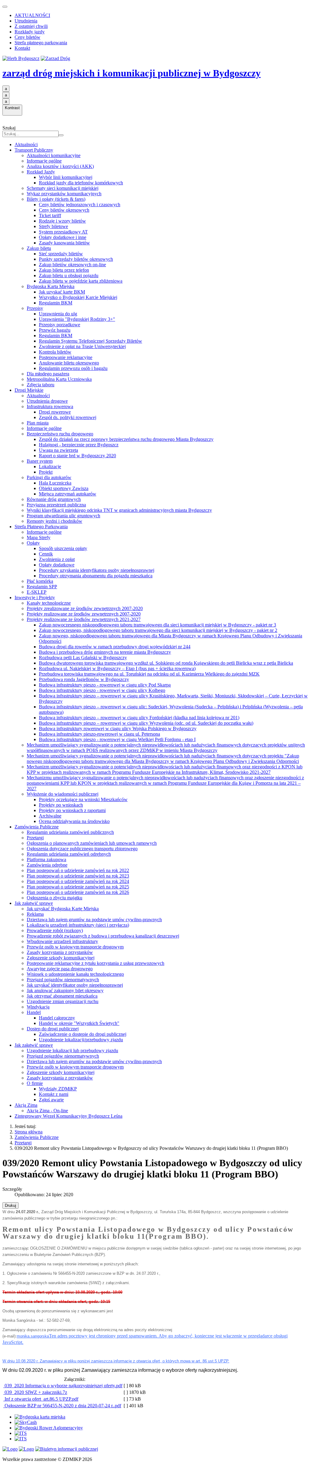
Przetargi (35, 837)
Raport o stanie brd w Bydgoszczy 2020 (77, 455)
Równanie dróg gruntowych (54, 499)
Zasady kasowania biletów (64, 242)
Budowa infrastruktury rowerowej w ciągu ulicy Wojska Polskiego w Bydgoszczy (118, 728)
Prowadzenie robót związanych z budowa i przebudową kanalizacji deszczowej (103, 935)
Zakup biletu (39, 248)
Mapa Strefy (38, 537)
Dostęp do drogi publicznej (53, 1028)
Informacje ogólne (44, 160)
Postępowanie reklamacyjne (65, 357)
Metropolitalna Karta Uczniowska (59, 379)
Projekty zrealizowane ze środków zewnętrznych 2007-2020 (85, 608)
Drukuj (10, 1205)
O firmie (35, 1083)
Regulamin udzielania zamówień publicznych (70, 832)
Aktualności (26, 144)
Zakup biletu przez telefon (64, 270)
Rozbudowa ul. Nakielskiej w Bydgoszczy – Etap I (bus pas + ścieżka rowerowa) (117, 668)
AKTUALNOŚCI (32, 15)
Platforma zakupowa (46, 859)
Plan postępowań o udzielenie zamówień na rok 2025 (78, 886)
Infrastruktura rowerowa (50, 406)
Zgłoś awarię (51, 1099)
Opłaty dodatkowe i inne (62, 237)
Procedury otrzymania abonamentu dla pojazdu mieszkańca (95, 575)
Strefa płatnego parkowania (41, 42)
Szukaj (8, 127)
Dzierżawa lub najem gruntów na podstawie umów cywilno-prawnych (94, 919)
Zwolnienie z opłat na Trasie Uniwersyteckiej (82, 346)
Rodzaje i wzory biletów (62, 220)
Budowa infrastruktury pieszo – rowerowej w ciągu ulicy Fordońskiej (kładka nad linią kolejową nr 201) (139, 717)
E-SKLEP (36, 592)
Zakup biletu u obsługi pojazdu (68, 275)
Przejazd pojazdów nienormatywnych (63, 979)
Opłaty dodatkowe (56, 564)
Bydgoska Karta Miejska (50, 286)
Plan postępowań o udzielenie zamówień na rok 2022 (78, 870)
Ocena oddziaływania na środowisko (74, 821)
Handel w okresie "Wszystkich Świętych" (79, 1023)
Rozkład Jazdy (41, 171)
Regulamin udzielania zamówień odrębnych (69, 854)
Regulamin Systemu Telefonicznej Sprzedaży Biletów (90, 341)
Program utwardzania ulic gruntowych (63, 515)
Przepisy (35, 308)
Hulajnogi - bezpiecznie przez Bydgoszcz (78, 444)
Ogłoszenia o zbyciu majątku (54, 897)
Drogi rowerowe (55, 412)
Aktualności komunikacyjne (53, 155)
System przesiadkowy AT (63, 231)
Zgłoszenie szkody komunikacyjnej (60, 957)
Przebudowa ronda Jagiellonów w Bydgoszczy (84, 679)
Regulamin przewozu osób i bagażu (73, 368)
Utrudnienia (26, 20)
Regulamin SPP (42, 586)
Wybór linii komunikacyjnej (65, 177)
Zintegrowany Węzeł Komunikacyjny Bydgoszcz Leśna (68, 1116)
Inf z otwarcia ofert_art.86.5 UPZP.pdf (40, 1399)
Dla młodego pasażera (48, 373)
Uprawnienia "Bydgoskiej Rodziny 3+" (77, 319)
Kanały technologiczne (49, 603)
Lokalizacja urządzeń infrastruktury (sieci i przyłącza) (78, 925)
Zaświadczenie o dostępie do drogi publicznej (82, 1034)
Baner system (40, 461)
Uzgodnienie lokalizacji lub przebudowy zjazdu (72, 1050)
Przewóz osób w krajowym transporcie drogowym (75, 946)
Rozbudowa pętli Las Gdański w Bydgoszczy (83, 657)
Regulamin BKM (55, 302)
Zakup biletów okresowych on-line (72, 264)
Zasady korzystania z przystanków (60, 952)
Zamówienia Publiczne (37, 826)
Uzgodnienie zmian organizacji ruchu (62, 1001)
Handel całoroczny (57, 1017)
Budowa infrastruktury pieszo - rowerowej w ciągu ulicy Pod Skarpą (105, 684)
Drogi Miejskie (29, 390)
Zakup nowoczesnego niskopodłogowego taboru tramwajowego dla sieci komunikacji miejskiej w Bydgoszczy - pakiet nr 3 (157, 624)
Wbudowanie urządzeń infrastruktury (62, 941)
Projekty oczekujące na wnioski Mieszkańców (83, 799)
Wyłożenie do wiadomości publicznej (62, 794)
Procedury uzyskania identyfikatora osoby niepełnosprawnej (96, 570)
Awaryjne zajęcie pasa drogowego (60, 968)
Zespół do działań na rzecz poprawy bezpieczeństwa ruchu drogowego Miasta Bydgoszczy (126, 439)
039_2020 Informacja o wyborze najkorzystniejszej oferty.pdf (62, 1385)
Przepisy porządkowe (59, 324)
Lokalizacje (50, 466)
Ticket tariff (50, 215)
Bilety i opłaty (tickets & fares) (56, 199)
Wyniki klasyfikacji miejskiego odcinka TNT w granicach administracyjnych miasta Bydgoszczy (119, 510)
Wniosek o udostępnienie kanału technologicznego (75, 974)
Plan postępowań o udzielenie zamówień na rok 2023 (78, 875)
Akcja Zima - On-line (47, 1110)
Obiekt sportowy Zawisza (63, 488)
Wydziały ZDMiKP (58, 1088)
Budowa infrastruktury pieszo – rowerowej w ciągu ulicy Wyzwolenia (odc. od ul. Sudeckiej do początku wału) (146, 723)
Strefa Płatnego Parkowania (41, 526)
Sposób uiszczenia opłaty (63, 548)
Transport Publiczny (34, 150)
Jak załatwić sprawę (34, 903)
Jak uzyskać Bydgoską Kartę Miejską (63, 908)
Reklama (35, 914)
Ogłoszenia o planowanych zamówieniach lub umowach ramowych (92, 843)
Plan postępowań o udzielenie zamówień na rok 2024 (78, 881)
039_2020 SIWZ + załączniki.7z (35, 1392)
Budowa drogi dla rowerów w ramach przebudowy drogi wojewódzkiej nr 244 (114, 646)
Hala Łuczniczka (55, 482)
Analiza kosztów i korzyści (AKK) (60, 166)
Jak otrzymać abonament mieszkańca (62, 996)
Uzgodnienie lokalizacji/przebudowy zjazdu (81, 1039)
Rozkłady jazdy (30, 31)
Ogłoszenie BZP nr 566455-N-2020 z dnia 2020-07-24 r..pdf (62, 1405)
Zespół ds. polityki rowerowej (67, 417)
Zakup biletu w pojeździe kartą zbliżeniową (80, 281)
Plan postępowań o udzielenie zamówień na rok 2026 (78, 892)
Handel (34, 1012)
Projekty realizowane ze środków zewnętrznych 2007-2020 (84, 613)
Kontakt (22, 48)
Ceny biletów (27, 37)
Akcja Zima (26, 1105)
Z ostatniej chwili (31, 26)
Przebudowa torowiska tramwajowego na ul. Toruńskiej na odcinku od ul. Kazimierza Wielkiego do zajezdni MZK (149, 673)
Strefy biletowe (53, 226)
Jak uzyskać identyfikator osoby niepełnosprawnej (75, 985)
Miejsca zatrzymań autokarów (67, 493)
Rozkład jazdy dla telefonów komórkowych (81, 182)
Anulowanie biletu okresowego (69, 362)
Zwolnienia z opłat (57, 559)
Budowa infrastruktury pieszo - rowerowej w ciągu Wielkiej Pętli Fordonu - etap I (117, 739)
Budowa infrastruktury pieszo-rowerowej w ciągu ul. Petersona (99, 734)
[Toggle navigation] (4, 7)
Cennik (46, 553)
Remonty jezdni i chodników (54, 521)
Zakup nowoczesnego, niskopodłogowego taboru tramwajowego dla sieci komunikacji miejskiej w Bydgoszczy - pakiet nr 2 (158, 630)
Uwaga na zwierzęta (58, 450)
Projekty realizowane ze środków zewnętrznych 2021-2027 (84, 619)
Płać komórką (40, 581)
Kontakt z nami (53, 1094)
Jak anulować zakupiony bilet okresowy (65, 990)
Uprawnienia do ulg (58, 313)
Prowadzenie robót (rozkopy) (55, 930)
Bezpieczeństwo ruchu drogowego (60, 433)
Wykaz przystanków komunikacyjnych (64, 193)
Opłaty (33, 543)
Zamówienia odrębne (47, 865)
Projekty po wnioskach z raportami (72, 810)
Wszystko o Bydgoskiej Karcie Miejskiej (78, 297)
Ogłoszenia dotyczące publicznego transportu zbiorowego (82, 848)
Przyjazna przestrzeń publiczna (56, 504)
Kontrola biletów (55, 351)
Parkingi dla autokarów (49, 477)
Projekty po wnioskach (61, 804)
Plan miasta (38, 422)
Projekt (46, 472)
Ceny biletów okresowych (64, 210)
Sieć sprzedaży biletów (61, 253)
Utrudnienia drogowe (47, 401)
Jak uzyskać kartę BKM (62, 291)
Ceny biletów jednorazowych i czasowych (79, 204)
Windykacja (38, 1006)
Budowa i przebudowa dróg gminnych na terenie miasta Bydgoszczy (105, 652)
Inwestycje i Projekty (35, 597)
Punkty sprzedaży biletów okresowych (76, 259)
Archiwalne (50, 815)
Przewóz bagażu (54, 330)
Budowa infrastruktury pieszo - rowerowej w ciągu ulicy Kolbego (102, 690)
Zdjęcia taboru (40, 384)
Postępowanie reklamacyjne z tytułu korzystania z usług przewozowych (95, 963)
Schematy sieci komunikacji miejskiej (62, 188)
